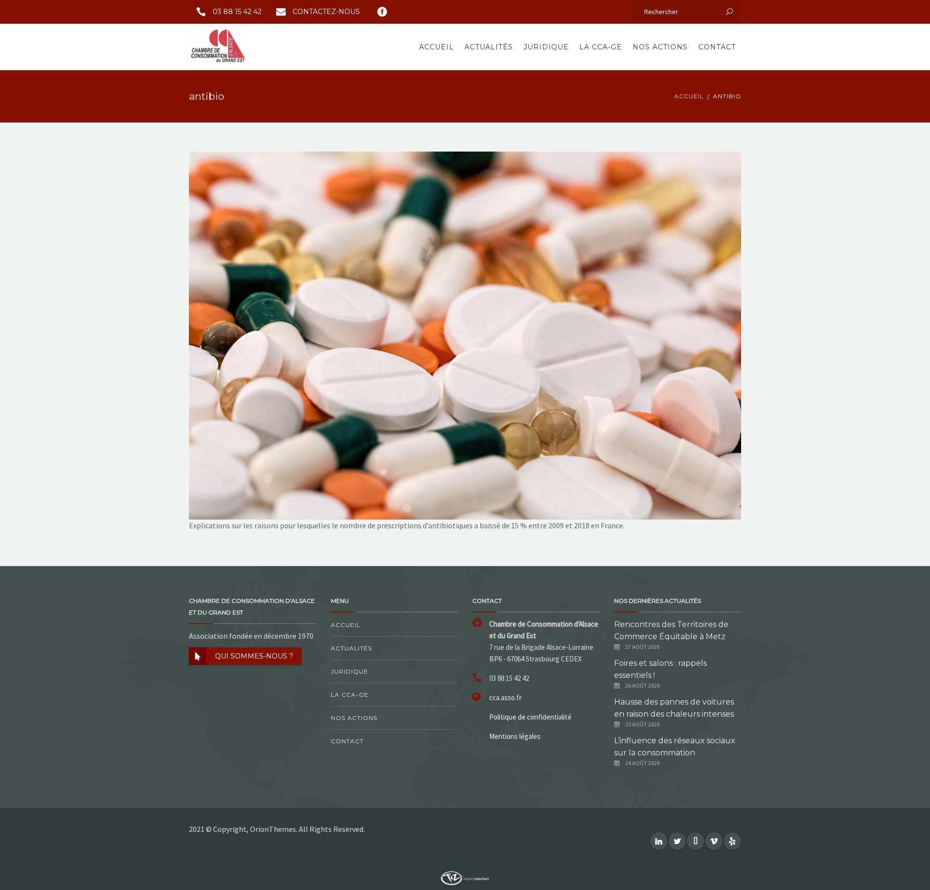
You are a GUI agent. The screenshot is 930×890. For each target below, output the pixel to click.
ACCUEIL (689, 96)
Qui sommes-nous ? (254, 656)
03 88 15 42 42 (237, 11)
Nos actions (660, 47)
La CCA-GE (600, 47)
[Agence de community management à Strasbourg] (465, 877)
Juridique (546, 47)
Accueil (436, 47)
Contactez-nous (326, 11)
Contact (717, 47)
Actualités (489, 47)
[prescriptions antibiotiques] (465, 334)
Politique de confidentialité (530, 716)
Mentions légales (515, 736)
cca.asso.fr (505, 697)
